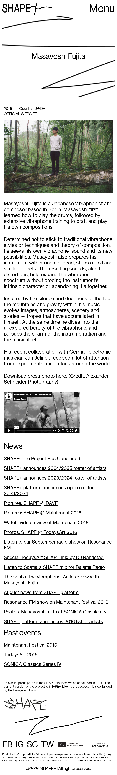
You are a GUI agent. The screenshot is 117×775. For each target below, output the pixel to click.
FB (7, 744)
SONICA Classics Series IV (32, 664)
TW (47, 744)
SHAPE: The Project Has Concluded (42, 458)
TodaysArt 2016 (21, 654)
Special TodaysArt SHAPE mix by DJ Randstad (54, 557)
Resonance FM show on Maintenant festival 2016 (56, 602)
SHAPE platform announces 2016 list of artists (53, 621)
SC (32, 744)
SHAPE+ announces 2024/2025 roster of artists (55, 468)
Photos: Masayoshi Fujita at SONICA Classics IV (55, 612)
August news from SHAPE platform (41, 592)
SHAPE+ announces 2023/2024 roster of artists (55, 478)
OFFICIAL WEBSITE (20, 114)
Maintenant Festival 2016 (30, 645)
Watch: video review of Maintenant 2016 (46, 522)
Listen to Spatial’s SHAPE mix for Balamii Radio (54, 567)
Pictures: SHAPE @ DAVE (31, 503)
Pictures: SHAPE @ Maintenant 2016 (42, 513)
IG (20, 744)
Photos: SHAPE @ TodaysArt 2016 (40, 532)
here (61, 376)
